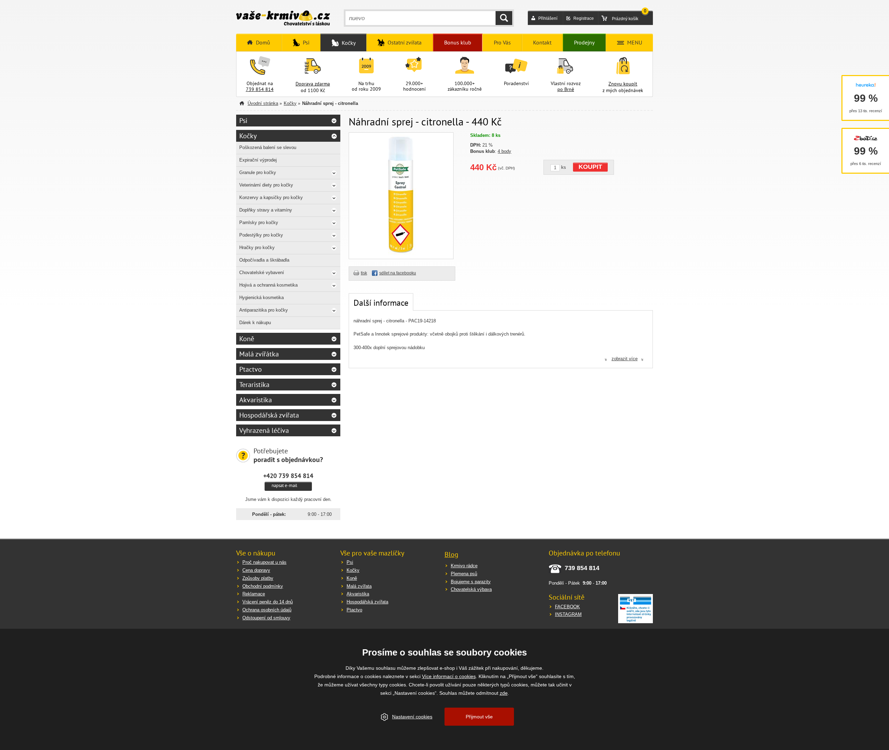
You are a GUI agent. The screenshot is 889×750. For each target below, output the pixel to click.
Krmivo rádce (464, 565)
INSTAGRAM (568, 614)
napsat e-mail (284, 485)
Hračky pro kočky (257, 247)
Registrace (583, 18)
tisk (364, 273)
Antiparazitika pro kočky (263, 310)
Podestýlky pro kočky (261, 235)
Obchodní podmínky (262, 586)
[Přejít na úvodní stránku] (283, 18)
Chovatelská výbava (471, 589)
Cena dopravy (256, 570)
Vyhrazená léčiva (264, 430)
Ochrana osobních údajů (266, 609)
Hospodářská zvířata (269, 415)
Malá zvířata (359, 586)
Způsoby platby (257, 578)
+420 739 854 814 (288, 475)
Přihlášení (547, 18)
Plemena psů (464, 573)
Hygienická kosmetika (261, 297)
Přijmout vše (479, 716)
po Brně (565, 89)
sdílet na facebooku (397, 273)
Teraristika (254, 384)
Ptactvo (250, 369)
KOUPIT (590, 166)
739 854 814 (260, 89)
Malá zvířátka (259, 353)
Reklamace (253, 593)
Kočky (290, 103)
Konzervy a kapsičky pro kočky (271, 197)
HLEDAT (504, 18)
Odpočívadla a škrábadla (264, 260)
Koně (246, 338)
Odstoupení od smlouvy (266, 617)
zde (504, 693)
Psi (243, 120)
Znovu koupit (622, 84)
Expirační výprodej (258, 160)
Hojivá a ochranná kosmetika (268, 285)
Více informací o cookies (449, 676)
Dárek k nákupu (255, 322)
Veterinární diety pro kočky (266, 185)
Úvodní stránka (263, 103)
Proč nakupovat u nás (264, 562)
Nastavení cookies (412, 716)
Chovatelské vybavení (261, 272)
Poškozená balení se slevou (267, 147)
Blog (451, 554)
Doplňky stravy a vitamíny (265, 210)
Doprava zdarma (313, 84)
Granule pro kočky (257, 172)
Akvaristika (255, 399)
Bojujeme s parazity (471, 581)
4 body (504, 151)
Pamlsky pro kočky (258, 222)
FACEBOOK (567, 606)
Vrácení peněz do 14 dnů (267, 601)
